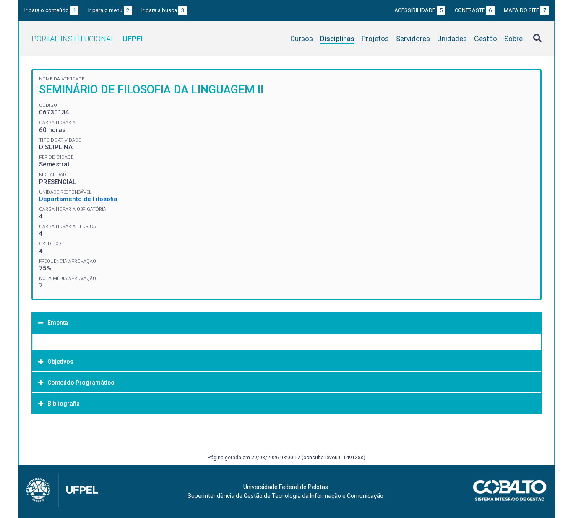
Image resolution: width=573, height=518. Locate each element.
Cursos (301, 38)
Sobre (513, 38)
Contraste (473, 10)
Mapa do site (525, 10)
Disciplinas (337, 38)
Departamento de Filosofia (78, 199)
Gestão (485, 38)
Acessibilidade (418, 10)
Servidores (413, 38)
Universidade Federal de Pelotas (285, 487)
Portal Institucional (88, 38)
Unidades (452, 38)
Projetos (375, 38)
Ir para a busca (162, 10)
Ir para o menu (109, 10)
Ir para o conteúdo (50, 10)
